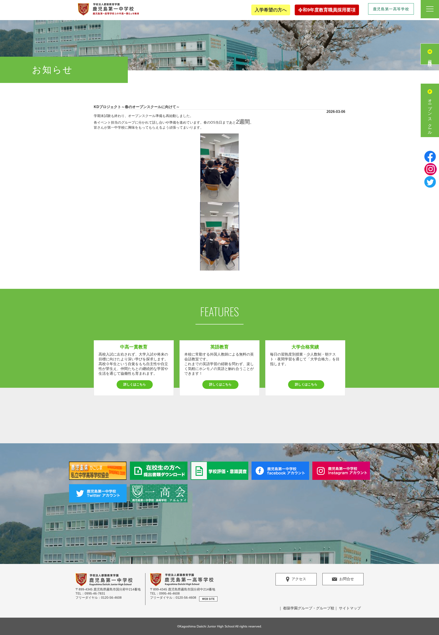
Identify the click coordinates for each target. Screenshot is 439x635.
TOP (429, 614)
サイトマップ (350, 608)
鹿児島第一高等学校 (391, 9)
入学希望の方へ (271, 9)
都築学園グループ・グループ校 (308, 608)
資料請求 (430, 58)
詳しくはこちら (134, 384)
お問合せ (346, 579)
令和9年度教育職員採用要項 (327, 9)
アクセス (299, 579)
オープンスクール (430, 115)
